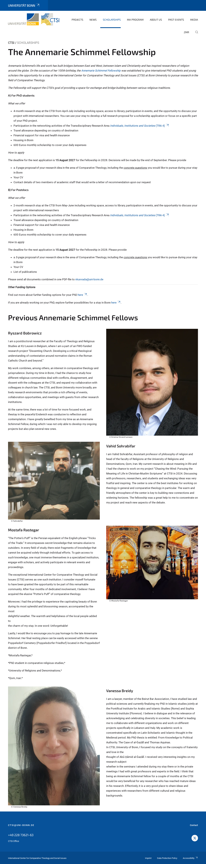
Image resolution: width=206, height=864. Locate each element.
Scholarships (112, 19)
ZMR (186, 32)
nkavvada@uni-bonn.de (89, 279)
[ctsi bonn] (195, 839)
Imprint (148, 858)
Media (194, 19)
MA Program (135, 19)
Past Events (176, 19)
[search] (195, 34)
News (93, 19)
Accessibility (188, 858)
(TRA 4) (137, 125)
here (80, 294)
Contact (194, 825)
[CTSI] (33, 19)
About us (156, 19)
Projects (77, 19)
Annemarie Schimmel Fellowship (101, 70)
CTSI (11, 43)
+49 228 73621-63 (20, 835)
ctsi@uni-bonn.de (21, 825)
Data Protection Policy (167, 858)
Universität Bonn (21, 5)
